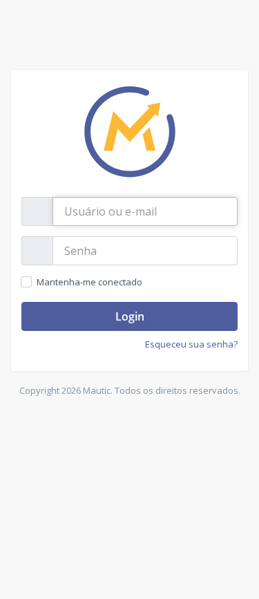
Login (129, 316)
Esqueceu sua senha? (191, 344)
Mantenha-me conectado (88, 282)
